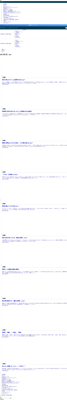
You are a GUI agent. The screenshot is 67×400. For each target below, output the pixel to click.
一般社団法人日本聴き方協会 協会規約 (10, 19)
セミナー (3, 375)
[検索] (66, 28)
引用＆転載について (6, 387)
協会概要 (3, 374)
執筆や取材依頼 (5, 385)
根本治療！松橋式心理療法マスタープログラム (11, 382)
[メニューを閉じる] (1, 0)
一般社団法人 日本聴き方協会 (5, 43)
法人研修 (3, 384)
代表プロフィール (5, 376)
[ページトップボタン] (1, 397)
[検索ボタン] (25, 29)
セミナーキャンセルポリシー (7, 388)
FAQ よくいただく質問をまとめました (9, 386)
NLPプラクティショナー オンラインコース (10, 383)
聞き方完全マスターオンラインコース (9, 377)
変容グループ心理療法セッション (8, 381)
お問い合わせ (5, 22)
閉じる (2, 399)
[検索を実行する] (10, 398)
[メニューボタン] (23, 29)
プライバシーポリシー (6, 392)
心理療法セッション (6, 378)
